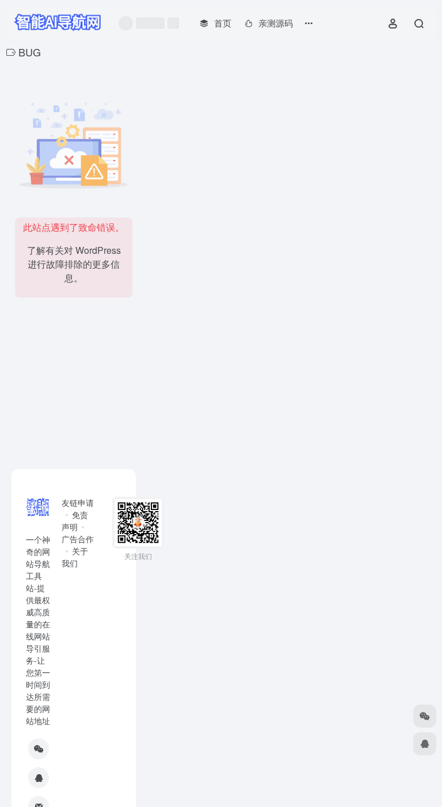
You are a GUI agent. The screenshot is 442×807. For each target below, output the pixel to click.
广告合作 (78, 539)
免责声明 (75, 520)
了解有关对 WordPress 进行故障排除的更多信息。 (74, 263)
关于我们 (75, 557)
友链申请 (78, 502)
